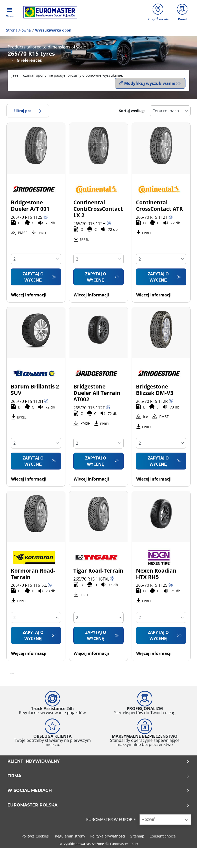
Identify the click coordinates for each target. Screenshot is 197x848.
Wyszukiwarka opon (53, 30)
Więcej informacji (28, 295)
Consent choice (163, 836)
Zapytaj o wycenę (33, 277)
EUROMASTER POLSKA (32, 805)
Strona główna (18, 30)
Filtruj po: (22, 110)
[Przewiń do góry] (183, 837)
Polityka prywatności (107, 836)
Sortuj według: (132, 110)
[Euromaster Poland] (48, 12)
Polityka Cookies (36, 836)
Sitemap (137, 836)
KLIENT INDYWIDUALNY (33, 761)
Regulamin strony (70, 836)
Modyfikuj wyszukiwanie (149, 83)
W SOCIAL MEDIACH (29, 791)
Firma (14, 776)
